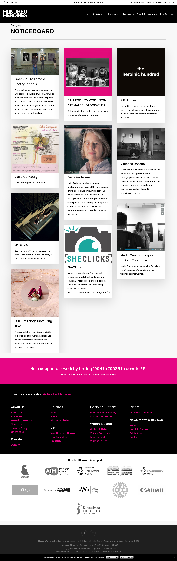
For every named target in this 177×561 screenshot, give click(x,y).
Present (54, 416)
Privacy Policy (19, 428)
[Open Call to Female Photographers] (35, 83)
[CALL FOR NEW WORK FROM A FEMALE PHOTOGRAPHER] (88, 84)
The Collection (59, 437)
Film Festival (97, 437)
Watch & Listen (99, 429)
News (133, 425)
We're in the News (21, 420)
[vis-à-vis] (35, 228)
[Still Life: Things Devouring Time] (35, 311)
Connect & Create (101, 416)
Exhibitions (136, 433)
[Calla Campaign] (35, 156)
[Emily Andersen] (88, 172)
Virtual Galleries (59, 420)
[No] (174, 557)
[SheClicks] (88, 261)
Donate (15, 444)
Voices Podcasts (100, 433)
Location (55, 441)
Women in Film (98, 441)
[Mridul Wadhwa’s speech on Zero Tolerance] (141, 241)
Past (53, 412)
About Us (16, 412)
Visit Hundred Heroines (64, 433)
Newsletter (17, 424)
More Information (127, 557)
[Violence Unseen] (141, 163)
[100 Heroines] (141, 85)
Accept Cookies (112, 557)
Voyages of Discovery (103, 412)
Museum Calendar (141, 412)
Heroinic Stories (139, 429)
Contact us (17, 432)
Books (133, 437)
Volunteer (17, 416)
